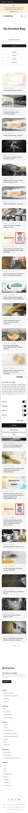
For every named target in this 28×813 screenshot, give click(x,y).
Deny (14, 434)
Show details (20, 420)
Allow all (14, 425)
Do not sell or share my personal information (16, 807)
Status (4, 807)
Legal (4, 804)
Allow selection (14, 430)
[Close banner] (25, 377)
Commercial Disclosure (20, 804)
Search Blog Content (14, 39)
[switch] (24, 406)
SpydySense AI (10, 1)
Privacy (12, 804)
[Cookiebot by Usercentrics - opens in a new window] (17, 377)
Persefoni (4, 1)
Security (8, 804)
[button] (14, 11)
